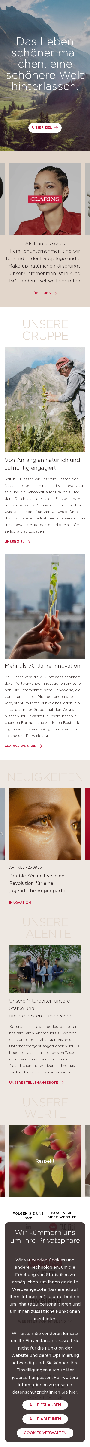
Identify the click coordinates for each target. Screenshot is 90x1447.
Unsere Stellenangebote (33, 1082)
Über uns (42, 293)
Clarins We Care (20, 746)
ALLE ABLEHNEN (45, 1419)
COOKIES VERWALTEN (45, 1433)
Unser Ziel (42, 127)
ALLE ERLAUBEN (45, 1405)
